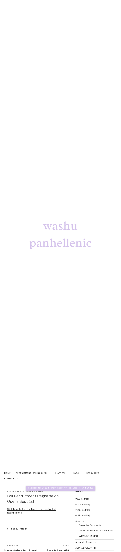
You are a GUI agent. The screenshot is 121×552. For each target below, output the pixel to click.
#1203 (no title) (82, 504)
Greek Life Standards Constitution (96, 530)
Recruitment (19, 529)
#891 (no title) (82, 499)
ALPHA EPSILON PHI (85, 548)
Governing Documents (90, 525)
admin (40, 492)
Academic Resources (85, 542)
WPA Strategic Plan (88, 536)
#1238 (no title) (82, 510)
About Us (79, 521)
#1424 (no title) (82, 515)
